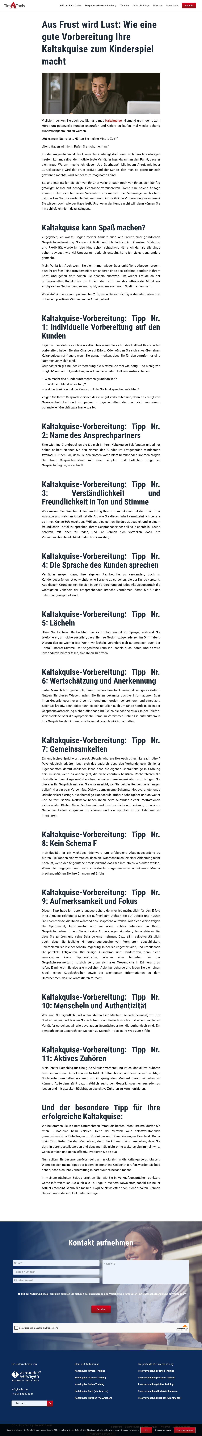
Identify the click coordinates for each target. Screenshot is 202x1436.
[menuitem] (70, 5)
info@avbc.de (20, 1389)
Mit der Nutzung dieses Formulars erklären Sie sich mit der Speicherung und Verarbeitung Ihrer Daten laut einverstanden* (103, 1294)
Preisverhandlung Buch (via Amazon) (158, 1391)
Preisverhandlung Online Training (155, 1384)
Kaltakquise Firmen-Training (90, 1370)
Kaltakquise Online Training (89, 1384)
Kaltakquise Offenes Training (90, 1377)
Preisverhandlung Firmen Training (156, 1370)
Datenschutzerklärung (155, 1294)
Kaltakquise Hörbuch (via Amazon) (93, 1398)
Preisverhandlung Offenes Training (156, 1377)
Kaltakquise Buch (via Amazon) (91, 1391)
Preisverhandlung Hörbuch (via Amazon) (159, 1398)
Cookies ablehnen (163, 1430)
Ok (146, 1430)
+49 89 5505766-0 (22, 1393)
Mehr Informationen (184, 1430)
